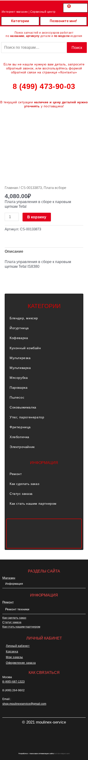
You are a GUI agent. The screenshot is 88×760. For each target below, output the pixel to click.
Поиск (77, 47)
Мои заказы (14, 657)
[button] (44, 318)
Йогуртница (19, 328)
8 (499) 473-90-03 (44, 86)
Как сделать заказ (24, 484)
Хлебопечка (19, 437)
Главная (11, 188)
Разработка (23, 753)
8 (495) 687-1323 (13, 681)
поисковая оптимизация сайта (42, 753)
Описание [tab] (14, 251)
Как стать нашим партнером (33, 503)
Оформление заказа (21, 662)
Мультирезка (20, 358)
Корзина (12, 651)
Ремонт (16, 474)
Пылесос (17, 397)
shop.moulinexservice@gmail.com (24, 703)
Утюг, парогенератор (27, 417)
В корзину (36, 217)
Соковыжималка (23, 407)
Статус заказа (21, 494)
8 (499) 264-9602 (13, 690)
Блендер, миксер (24, 318)
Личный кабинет (18, 646)
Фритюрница (20, 427)
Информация (14, 583)
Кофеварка (19, 338)
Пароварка (18, 387)
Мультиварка (20, 368)
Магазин (8, 578)
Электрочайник (22, 447)
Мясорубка (19, 378)
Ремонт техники (17, 609)
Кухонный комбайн (25, 348)
